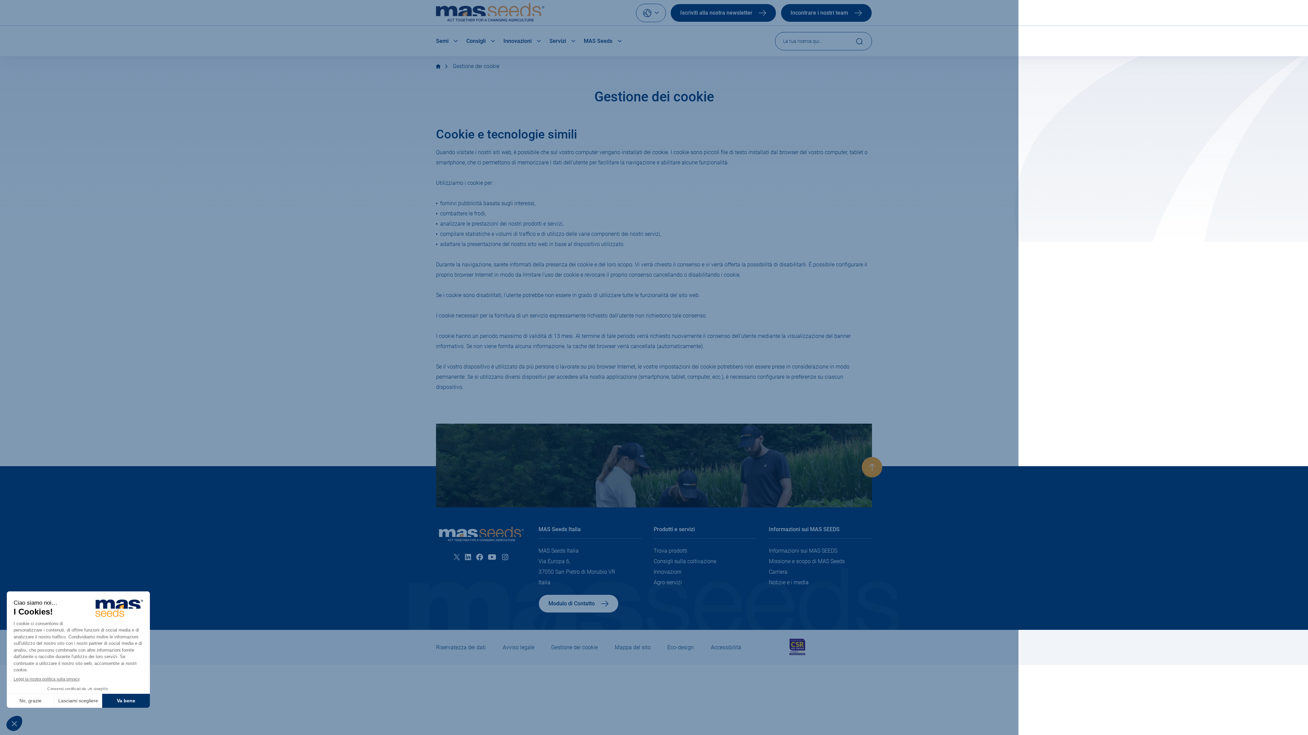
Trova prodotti (670, 551)
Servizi (557, 41)
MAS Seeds (598, 41)
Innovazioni (517, 41)
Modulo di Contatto (571, 603)
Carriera (778, 572)
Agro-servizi (668, 582)
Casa (438, 66)
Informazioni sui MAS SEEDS (803, 551)
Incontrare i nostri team (819, 13)
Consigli (476, 41)
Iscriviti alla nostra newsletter (716, 13)
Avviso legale (518, 647)
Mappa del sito (633, 647)
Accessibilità (726, 647)
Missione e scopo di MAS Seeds (807, 561)
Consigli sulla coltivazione (685, 561)
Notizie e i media (789, 582)
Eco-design (680, 647)
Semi (442, 41)
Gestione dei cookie (476, 66)
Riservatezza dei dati (461, 647)
